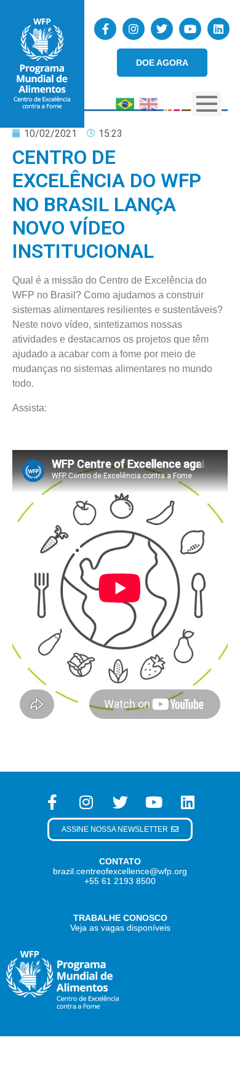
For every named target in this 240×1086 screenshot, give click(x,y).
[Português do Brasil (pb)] (125, 103)
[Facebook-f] (105, 29)
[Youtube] (190, 29)
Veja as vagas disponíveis (120, 928)
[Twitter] (162, 29)
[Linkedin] (218, 29)
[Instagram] (133, 29)
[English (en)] (148, 103)
